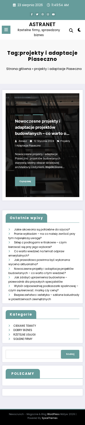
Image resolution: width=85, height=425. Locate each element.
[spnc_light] (79, 31)
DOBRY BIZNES (22, 330)
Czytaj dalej (25, 181)
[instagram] (48, 14)
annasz (23, 141)
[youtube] (53, 14)
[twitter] (37, 14)
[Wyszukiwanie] (71, 30)
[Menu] (6, 30)
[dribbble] (43, 14)
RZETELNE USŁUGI (24, 334)
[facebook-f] (32, 14)
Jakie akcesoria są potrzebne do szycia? (42, 229)
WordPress (53, 414)
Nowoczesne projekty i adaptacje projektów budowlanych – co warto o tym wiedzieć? (40, 127)
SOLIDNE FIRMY (22, 339)
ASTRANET (42, 24)
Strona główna (18, 68)
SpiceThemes (50, 418)
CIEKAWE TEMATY (23, 115)
